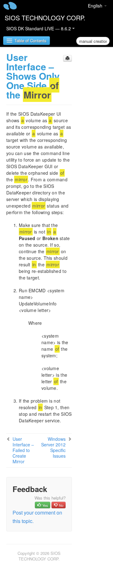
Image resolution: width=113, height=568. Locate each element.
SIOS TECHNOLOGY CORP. (45, 17)
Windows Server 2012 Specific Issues (53, 447)
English (96, 6)
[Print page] (67, 58)
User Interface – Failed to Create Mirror (23, 450)
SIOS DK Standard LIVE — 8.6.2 (39, 28)
